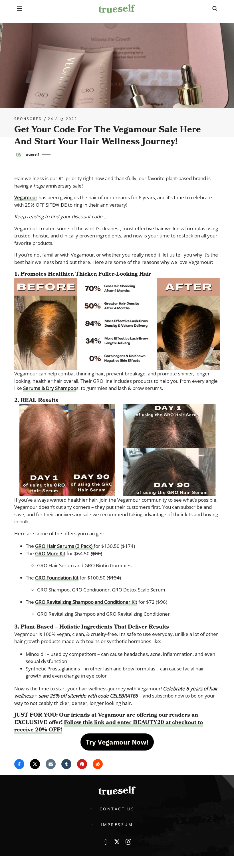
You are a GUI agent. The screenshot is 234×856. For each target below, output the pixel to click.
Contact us (117, 809)
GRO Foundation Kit (56, 577)
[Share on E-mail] (51, 764)
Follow (117, 842)
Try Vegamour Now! (117, 742)
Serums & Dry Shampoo (49, 388)
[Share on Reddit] (98, 764)
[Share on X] (35, 764)
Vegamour (25, 197)
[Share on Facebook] (19, 764)
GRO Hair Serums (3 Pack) (64, 546)
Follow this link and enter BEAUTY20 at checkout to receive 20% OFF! (108, 726)
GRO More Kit (50, 553)
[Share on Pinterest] (82, 764)
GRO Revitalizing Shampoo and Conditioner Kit (86, 602)
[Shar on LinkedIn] (66, 764)
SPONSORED (28, 119)
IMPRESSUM (117, 824)
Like (105, 842)
